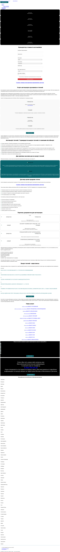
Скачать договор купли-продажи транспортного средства (30, 82)
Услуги (3, 5)
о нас (2, 4)
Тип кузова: (20, 57)
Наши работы (4, 7)
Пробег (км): (20, 65)
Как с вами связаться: (21, 69)
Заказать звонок (30, 296)
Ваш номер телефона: (21, 73)
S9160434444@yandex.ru (5, 548)
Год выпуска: (20, 54)
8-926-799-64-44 (30, 368)
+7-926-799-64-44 (30, 105)
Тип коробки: (20, 61)
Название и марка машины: (22, 50)
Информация (4, 8)
